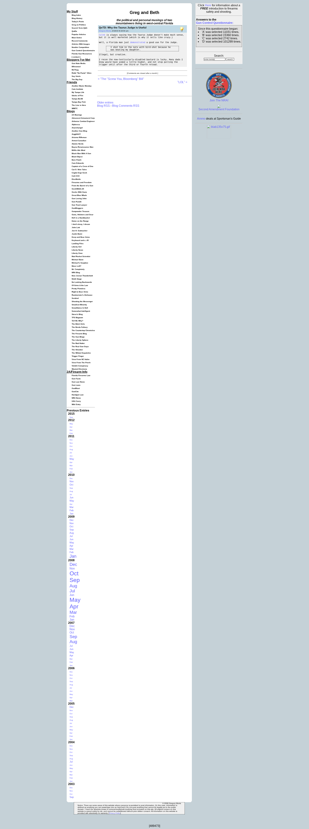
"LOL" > (182, 82)
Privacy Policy (114, 813)
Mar (71, 430)
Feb (71, 433)
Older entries (105, 102)
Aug (71, 449)
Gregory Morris (105, 31)
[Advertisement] (140, 89)
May (71, 424)
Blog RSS (103, 105)
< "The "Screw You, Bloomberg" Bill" (121, 78)
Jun (71, 456)
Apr (71, 427)
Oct (71, 446)
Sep (71, 417)
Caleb (102, 35)
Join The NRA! (219, 100)
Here (208, 5)
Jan (71, 472)
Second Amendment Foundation (218, 109)
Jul (71, 453)
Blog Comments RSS (125, 105)
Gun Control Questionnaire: (214, 22)
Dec (71, 440)
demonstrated (137, 42)
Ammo (201, 118)
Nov (71, 443)
